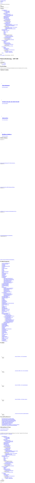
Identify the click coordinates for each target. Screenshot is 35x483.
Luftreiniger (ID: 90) (6, 290)
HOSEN (3, 298)
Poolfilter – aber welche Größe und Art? (7, 422)
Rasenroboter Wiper (8, 21)
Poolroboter (3, 46)
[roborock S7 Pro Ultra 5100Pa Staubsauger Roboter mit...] (17, 186)
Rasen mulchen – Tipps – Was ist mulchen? (11, 27)
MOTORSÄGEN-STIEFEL (6, 309)
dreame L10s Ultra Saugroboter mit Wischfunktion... (7, 259)
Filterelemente (4, 274)
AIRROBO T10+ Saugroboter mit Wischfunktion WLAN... (8, 211)
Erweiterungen (4, 273)
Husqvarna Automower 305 (9, 15)
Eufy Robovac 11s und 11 (8, 35)
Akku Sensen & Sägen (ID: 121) (8, 278)
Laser (3, 305)
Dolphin (5, 47)
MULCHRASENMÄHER (5, 310)
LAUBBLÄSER (4, 306)
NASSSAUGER (4, 311)
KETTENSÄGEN (4, 301)
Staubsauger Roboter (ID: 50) (9, 321)
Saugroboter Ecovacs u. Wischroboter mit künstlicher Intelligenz (10, 424)
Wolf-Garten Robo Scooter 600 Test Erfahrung (8, 419)
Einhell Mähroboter (6, 17)
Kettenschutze (4, 302)
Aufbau (3, 267)
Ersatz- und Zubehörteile (7, 314)
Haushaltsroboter (4, 292)
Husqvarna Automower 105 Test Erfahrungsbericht (9, 420)
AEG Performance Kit (8, 464)
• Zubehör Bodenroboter (7, 37)
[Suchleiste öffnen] (1, 5)
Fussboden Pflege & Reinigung (9, 39)
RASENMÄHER (4, 324)
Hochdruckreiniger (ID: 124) (8, 282)
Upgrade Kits (4, 340)
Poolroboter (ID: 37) (8, 318)
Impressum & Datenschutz (3, 430)
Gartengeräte (4, 277)
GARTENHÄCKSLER (5, 283)
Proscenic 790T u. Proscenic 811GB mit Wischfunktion (9, 425)
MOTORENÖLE (4, 307)
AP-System (3, 265)
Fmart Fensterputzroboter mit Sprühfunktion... (6, 235)
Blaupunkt (5, 41)
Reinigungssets (4, 326)
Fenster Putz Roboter (5, 40)
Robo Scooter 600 (7, 19)
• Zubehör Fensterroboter (7, 43)
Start (1, 55)
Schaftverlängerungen (5, 330)
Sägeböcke (3, 327)
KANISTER (4, 300)
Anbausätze (3, 264)
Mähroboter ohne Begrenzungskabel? (10, 28)
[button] (0, 434)
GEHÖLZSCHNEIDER (5, 284)
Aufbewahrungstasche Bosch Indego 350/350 (11, 24)
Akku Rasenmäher (4, 29)
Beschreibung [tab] (4, 64)
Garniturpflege (4, 276)
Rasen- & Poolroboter (5, 313)
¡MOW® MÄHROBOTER (6, 263)
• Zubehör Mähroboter (7, 23)
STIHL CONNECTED (5, 337)
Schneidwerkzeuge (4, 332)
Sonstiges (3, 55)
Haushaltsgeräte (4, 287)
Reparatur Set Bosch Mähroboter (9, 25)
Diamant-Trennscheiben (5, 271)
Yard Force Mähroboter (7, 20)
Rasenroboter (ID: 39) (8, 315)
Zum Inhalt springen (3, 0)
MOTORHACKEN (5, 308)
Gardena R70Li (7, 12)
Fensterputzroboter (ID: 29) (9, 317)
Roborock (5, 460)
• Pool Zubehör (6, 475)
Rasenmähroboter (4, 436)
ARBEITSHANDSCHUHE (6, 266)
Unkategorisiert (4, 339)
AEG (4, 457)
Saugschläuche (4, 329)
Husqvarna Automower (7, 440)
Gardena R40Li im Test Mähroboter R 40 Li (8, 421)
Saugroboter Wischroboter (5, 30)
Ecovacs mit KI (6, 31)
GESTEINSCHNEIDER (5, 285)
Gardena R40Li (7, 11)
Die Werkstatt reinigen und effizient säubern (8, 418)
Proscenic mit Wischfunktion (9, 36)
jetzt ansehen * (2, 62)
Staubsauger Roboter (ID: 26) (9, 320)
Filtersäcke (3, 275)
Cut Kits (3, 270)
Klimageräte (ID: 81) (6, 289)
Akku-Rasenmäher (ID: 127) (8, 280)
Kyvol (4, 33)
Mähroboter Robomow (7, 16)
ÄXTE (3, 269)
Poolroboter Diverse (6, 48)
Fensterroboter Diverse (7, 42)
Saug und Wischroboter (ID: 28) (9, 319)
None (3, 312)
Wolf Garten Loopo (6, 18)
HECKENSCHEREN (5, 296)
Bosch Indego (6, 13)
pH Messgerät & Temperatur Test (9, 49)
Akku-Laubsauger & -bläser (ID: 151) (9, 279)
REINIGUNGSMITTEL (5, 325)
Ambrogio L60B (7, 22)
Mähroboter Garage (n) (8, 450)
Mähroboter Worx (6, 443)
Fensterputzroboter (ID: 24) (7, 293)
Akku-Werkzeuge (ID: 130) (7, 281)
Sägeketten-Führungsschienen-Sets (6, 328)
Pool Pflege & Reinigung (8, 51)
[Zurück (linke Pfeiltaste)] (0, 482)
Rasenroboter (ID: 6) (6, 322)
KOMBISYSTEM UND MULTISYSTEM (8, 303)
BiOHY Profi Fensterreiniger (9, 44)
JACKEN (3, 299)
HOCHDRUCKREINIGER (6, 297)
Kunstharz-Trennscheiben (5, 304)
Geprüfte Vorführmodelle (7, 316)
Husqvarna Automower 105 (9, 14)
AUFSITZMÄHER (4, 268)
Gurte (3, 286)
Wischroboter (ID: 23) (7, 295)
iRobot (5, 32)
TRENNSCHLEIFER (5, 338)
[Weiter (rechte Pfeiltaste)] (1, 482)
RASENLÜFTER (4, 323)
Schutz (3, 333)
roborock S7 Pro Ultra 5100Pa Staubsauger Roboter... (7, 187)
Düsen (3, 272)
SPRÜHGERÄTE (4, 336)
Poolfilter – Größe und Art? (9, 52)
